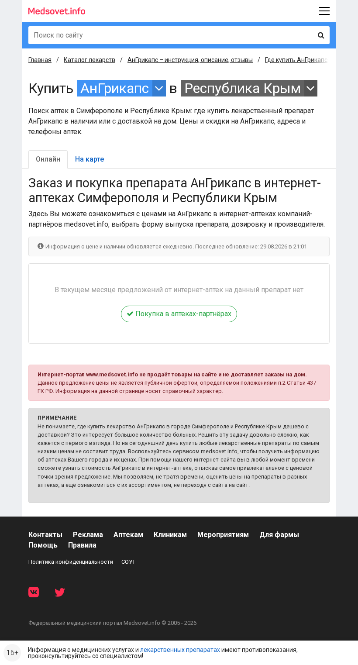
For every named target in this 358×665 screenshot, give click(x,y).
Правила (82, 545)
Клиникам (170, 535)
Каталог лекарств (89, 59)
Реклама (88, 535)
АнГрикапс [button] (114, 88)
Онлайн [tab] (48, 159)
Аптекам (128, 535)
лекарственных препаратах (180, 649)
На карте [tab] (89, 159)
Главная (40, 59)
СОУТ (128, 561)
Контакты (45, 535)
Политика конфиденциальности (70, 561)
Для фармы (279, 535)
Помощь (43, 545)
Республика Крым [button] (242, 88)
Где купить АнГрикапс (296, 59)
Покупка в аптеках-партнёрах (182, 314)
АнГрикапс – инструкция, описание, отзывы (190, 59)
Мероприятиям (223, 535)
